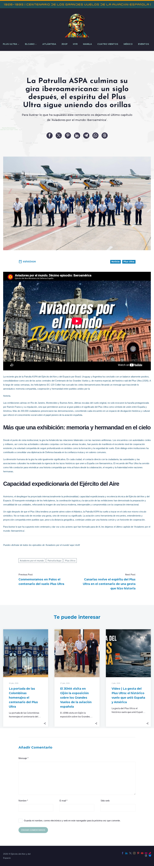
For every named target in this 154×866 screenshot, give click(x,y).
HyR (75, 44)
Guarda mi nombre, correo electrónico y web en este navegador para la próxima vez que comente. (72, 820)
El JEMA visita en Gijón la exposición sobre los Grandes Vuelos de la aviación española (76, 697)
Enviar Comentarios (33, 830)
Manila (87, 44)
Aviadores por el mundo (32, 560)
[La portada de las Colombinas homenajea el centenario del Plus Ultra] (25, 653)
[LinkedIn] (77, 135)
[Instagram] (134, 853)
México (128, 44)
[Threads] (105, 135)
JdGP (65, 44)
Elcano (30, 44)
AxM (77, 545)
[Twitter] (59, 135)
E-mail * (63, 800)
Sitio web (105, 800)
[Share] (45, 723)
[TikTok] (150, 853)
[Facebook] (49, 135)
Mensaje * (23, 758)
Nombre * (23, 800)
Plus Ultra (10, 44)
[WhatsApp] (95, 135)
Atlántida (49, 44)
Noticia (115, 261)
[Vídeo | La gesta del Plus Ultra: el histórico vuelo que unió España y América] (128, 653)
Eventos (143, 44)
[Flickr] (146, 853)
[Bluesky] (150, 855)
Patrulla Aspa (54, 560)
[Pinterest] (68, 135)
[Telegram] (86, 135)
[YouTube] (142, 853)
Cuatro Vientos (107, 44)
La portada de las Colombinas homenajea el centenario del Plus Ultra (23, 697)
